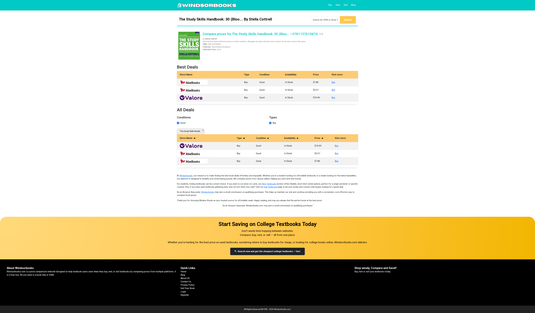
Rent (338, 5)
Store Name (186, 138)
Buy (330, 5)
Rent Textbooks (269, 184)
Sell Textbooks (270, 187)
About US (185, 278)
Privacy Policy (187, 285)
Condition (261, 138)
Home (183, 271)
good (182, 123)
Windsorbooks (186, 176)
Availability (290, 138)
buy (274, 123)
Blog (353, 5)
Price (318, 138)
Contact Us (186, 281)
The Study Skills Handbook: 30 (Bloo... (191, 131)
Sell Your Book (188, 288)
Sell (345, 5)
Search (348, 20)
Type (239, 138)
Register (185, 295)
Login (183, 291)
